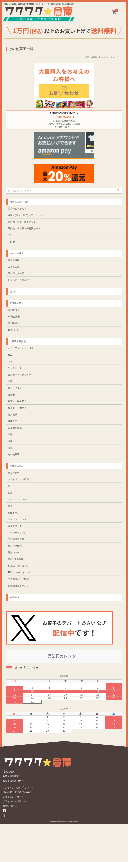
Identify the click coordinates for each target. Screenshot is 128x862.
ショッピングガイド (13, 796)
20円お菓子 (14, 309)
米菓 (10, 381)
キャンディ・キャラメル (21, 348)
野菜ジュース (15, 552)
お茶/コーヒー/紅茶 (18, 565)
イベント (12, 235)
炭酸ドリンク (15, 512)
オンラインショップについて (18, 787)
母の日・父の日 (16, 273)
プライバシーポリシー (14, 801)
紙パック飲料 (15, 545)
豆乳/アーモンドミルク (20, 572)
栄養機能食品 (15, 427)
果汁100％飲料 (16, 559)
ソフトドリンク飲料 (18, 479)
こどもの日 (14, 266)
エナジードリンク (17, 532)
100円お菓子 (14, 329)
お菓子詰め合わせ (19, 201)
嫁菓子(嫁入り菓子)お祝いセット (25, 215)
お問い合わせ (10, 805)
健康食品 (12, 421)
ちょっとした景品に (18, 279)
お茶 (10, 492)
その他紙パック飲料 (18, 579)
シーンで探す (17, 253)
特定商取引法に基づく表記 (17, 792)
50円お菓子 (14, 323)
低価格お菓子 (17, 303)
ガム (10, 354)
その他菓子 (14, 454)
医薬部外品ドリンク (18, 585)
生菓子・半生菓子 (17, 401)
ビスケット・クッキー (19, 374)
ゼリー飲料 (14, 472)
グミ (10, 361)
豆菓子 (11, 394)
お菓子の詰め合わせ (13, 780)
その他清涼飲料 (16, 539)
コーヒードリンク (17, 499)
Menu (123, 9)
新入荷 (13, 291)
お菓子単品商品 (18, 341)
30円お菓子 (14, 316)
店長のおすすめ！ (17, 208)
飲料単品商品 (17, 466)
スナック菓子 (15, 387)
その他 (11, 241)
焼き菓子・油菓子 (17, 407)
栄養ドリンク (15, 525)
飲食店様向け (15, 260)
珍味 (10, 434)
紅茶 (10, 505)
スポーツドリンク (17, 519)
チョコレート (15, 368)
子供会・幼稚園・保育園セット (24, 228)
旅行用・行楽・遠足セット (22, 221)
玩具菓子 (12, 414)
